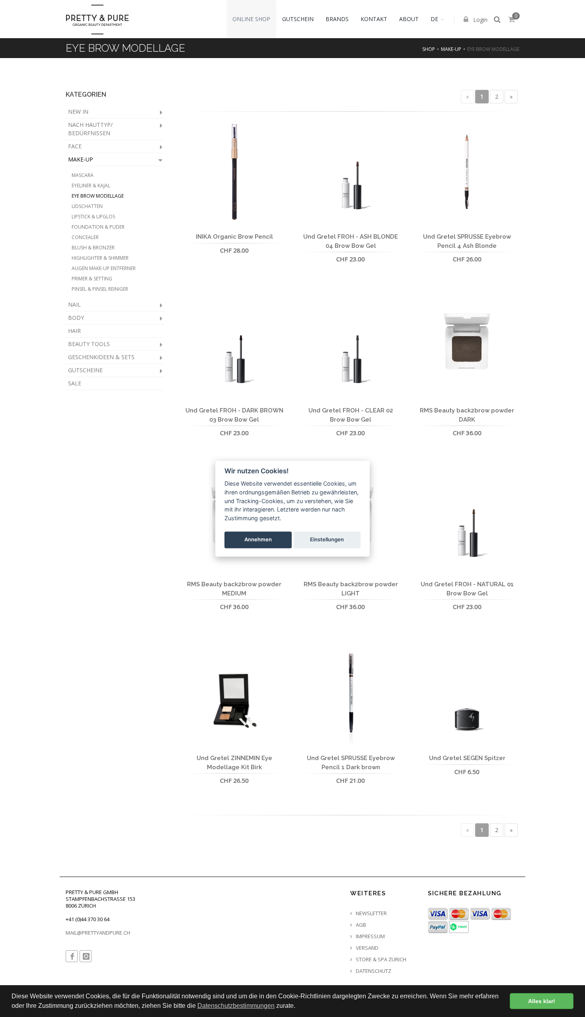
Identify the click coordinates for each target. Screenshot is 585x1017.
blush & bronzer (93, 247)
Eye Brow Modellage (98, 196)
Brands (337, 19)
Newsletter (371, 913)
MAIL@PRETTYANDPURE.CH (98, 932)
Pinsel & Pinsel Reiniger (100, 289)
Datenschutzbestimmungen (236, 1005)
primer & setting (92, 278)
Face (75, 146)
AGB (360, 925)
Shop (428, 49)
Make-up (451, 49)
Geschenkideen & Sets (101, 357)
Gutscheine (85, 370)
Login (480, 19)
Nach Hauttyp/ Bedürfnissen (90, 129)
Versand (366, 948)
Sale (74, 383)
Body (76, 317)
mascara (83, 175)
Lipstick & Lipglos (93, 216)
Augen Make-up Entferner (104, 268)
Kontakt (374, 19)
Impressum (370, 936)
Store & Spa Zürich (380, 959)
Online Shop (251, 19)
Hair (74, 330)
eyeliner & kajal (91, 185)
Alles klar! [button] (541, 1001)
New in (78, 111)
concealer (85, 237)
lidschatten (87, 206)
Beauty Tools (89, 344)
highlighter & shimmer (100, 258)
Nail (74, 304)
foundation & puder (98, 227)
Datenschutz (373, 971)
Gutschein (298, 19)
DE (434, 19)
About (409, 19)
